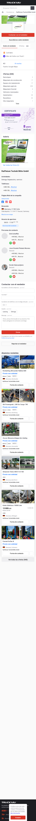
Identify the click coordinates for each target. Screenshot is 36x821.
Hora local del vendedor (9, 226)
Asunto (6, 309)
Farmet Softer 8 (8, 541)
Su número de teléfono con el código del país (17, 302)
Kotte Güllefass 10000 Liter (12, 505)
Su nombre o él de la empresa (13, 287)
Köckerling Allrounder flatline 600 (14, 371)
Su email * (4, 294)
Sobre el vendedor (9, 46)
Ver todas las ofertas (18, 560)
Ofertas (23, 46)
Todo (17, 103)
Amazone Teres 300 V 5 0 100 (13, 472)
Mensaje (7, 315)
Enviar (18, 332)
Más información (15, 813)
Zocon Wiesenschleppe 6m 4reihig (15, 438)
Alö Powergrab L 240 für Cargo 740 (15, 404)
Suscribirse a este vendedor (19, 40)
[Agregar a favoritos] (31, 385)
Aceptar (18, 818)
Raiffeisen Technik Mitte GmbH (11, 381)
